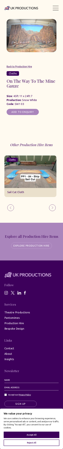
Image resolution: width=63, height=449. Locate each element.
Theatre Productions (17, 312)
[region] (31, 429)
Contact (9, 348)
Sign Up (20, 404)
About (8, 353)
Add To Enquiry (22, 112)
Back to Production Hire (19, 66)
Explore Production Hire (31, 245)
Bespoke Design (14, 328)
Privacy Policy (25, 395)
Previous (10, 207)
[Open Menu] (56, 8)
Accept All (31, 435)
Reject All (31, 443)
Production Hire (14, 323)
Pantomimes (12, 317)
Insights (9, 359)
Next (52, 207)
